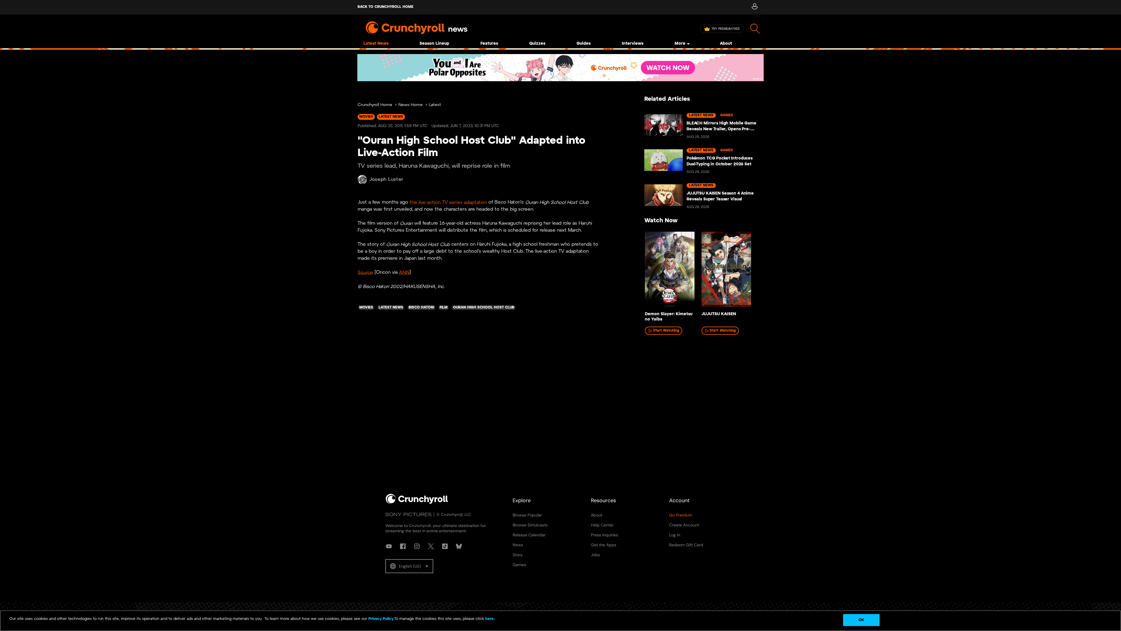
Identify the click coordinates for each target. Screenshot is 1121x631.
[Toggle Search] (755, 28)
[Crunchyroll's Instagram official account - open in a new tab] (417, 546)
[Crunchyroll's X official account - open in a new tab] (431, 546)
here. (489, 619)
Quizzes (537, 44)
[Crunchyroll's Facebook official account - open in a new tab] (403, 546)
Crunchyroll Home (375, 105)
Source (365, 272)
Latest (435, 105)
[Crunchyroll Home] (416, 503)
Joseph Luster (386, 179)
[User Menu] (754, 7)
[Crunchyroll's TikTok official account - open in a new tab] (445, 546)
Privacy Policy (381, 619)
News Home (410, 105)
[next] (750, 271)
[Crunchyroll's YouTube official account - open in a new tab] (389, 546)
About (726, 44)
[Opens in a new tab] (560, 67)
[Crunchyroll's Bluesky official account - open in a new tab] (459, 546)
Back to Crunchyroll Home (385, 6)
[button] (409, 566)
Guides (584, 44)
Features (489, 44)
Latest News (376, 44)
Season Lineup (434, 44)
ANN (404, 272)
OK (861, 620)
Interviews (632, 44)
